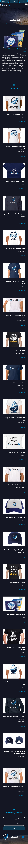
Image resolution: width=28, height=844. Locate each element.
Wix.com (20, 843)
